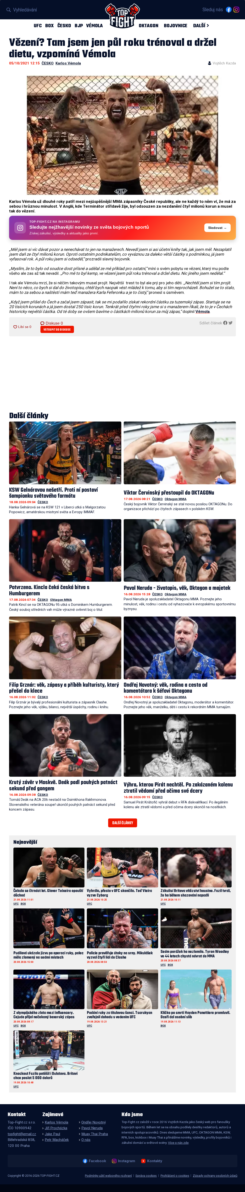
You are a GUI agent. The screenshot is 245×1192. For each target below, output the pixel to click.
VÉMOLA (94, 25)
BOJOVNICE (175, 25)
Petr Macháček (57, 1140)
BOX (49, 25)
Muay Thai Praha (94, 1134)
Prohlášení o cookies (175, 1175)
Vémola (202, 311)
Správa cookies (146, 1175)
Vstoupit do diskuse (57, 329)
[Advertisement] (122, 374)
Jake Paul (52, 1134)
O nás (85, 1140)
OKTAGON (148, 25)
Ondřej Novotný (93, 1122)
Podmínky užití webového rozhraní (108, 1175)
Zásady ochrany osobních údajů (215, 1175)
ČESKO (64, 25)
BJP (79, 25)
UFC (38, 25)
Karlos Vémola (68, 63)
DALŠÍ (199, 25)
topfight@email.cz (22, 1134)
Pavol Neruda (92, 1128)
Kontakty (154, 1161)
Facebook (97, 1161)
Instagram (126, 1161)
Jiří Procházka (56, 1128)
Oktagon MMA (175, 499)
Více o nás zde (178, 1143)
